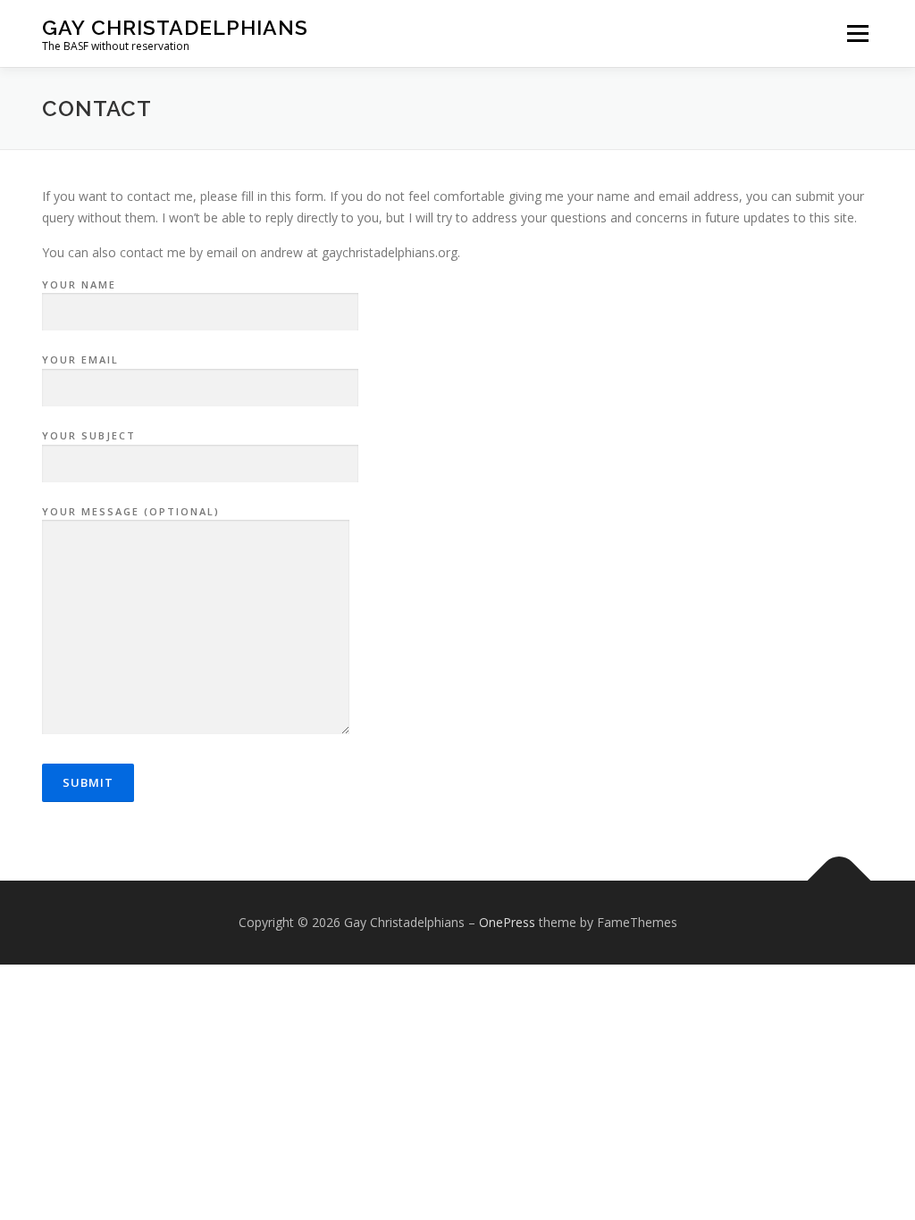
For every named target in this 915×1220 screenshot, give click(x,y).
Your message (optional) (131, 511)
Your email (80, 359)
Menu (857, 33)
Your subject (89, 435)
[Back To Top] (839, 881)
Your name (79, 284)
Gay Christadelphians (175, 27)
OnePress (507, 922)
